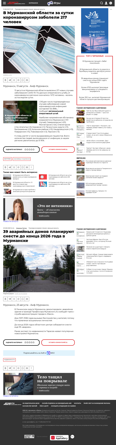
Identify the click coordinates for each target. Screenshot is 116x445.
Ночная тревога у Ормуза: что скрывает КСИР (96, 191)
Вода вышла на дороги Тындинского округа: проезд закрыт (99, 169)
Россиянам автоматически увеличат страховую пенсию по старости (98, 161)
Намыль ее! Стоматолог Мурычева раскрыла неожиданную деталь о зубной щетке (98, 233)
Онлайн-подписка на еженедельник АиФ (56, 403)
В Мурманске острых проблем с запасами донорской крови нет (24, 190)
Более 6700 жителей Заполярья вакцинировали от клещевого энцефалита (94, 89)
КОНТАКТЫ (77, 403)
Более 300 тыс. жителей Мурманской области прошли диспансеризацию (94, 98)
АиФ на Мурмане (21, 293)
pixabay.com (7, 75)
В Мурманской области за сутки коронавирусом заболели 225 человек (60, 177)
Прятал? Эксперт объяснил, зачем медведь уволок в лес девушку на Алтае (98, 150)
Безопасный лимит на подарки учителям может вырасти (97, 176)
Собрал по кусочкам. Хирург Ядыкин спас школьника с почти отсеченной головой (99, 271)
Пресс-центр (44, 406)
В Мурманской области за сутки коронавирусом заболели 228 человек (60, 184)
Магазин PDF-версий (30, 406)
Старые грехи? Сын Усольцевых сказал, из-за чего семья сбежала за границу (99, 135)
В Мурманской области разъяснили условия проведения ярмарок (24, 177)
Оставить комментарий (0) (58, 149)
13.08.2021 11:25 (8, 9)
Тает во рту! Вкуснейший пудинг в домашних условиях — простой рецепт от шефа (98, 112)
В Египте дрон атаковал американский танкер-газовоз (96, 184)
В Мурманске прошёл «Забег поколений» (95, 62)
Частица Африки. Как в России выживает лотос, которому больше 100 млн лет (98, 241)
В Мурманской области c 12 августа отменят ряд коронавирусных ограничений (24, 184)
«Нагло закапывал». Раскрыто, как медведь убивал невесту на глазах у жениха (99, 127)
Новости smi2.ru (10, 221)
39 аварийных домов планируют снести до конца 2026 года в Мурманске (94, 80)
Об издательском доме (31, 403)
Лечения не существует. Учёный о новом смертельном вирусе (98, 248)
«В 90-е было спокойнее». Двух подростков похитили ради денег (98, 141)
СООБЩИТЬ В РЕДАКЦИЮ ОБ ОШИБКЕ (63, 406)
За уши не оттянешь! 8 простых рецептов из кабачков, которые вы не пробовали (99, 120)
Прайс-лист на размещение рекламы (97, 403)
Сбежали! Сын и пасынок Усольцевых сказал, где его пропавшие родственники (99, 263)
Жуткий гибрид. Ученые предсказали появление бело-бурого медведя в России (99, 256)
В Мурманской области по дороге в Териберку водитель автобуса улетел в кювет (95, 71)
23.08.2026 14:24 (8, 228)
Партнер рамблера (42, 436)
